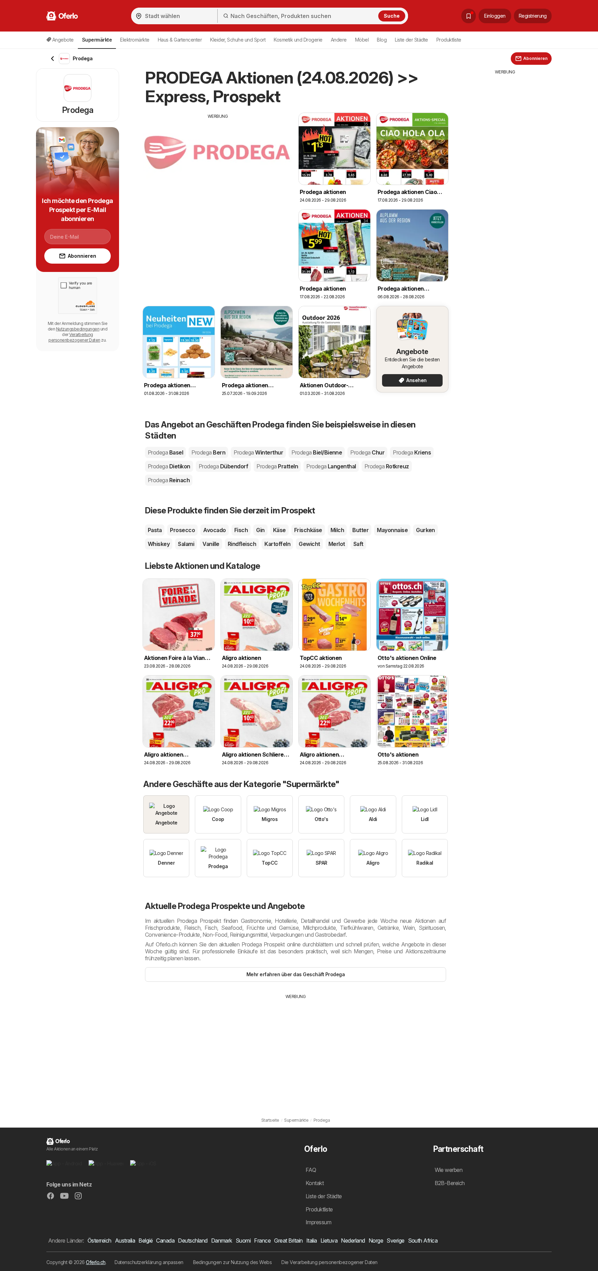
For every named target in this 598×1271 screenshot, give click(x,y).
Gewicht (309, 543)
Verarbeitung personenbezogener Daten (74, 337)
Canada (165, 1240)
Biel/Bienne (316, 452)
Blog (382, 40)
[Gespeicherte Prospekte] (468, 16)
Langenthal (331, 466)
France (262, 1240)
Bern (208, 452)
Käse (279, 530)
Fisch (241, 530)
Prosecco (182, 530)
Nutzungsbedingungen (77, 329)
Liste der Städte (411, 40)
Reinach (169, 480)
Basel (165, 452)
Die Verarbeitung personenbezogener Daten (329, 1262)
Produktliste (448, 40)
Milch (337, 530)
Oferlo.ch (95, 1262)
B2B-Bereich (450, 1183)
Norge (376, 1240)
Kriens (412, 452)
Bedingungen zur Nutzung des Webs (232, 1262)
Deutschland (192, 1240)
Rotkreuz (386, 466)
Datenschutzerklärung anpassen (149, 1262)
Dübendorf (223, 466)
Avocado (214, 530)
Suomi (243, 1240)
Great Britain (288, 1240)
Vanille (210, 543)
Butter (360, 530)
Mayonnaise (392, 530)
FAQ (311, 1169)
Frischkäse (308, 530)
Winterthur (258, 452)
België (145, 1240)
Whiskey (159, 543)
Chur (367, 452)
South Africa (423, 1240)
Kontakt (315, 1183)
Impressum (318, 1222)
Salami (186, 543)
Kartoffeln (277, 543)
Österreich (99, 1240)
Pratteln (277, 466)
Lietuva (328, 1240)
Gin (260, 530)
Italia (311, 1240)
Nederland (353, 1240)
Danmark (221, 1240)
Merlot (336, 543)
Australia (125, 1240)
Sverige (395, 1240)
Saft (358, 543)
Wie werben (449, 1169)
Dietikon (169, 466)
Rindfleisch (242, 543)
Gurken (425, 530)
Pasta (155, 530)
